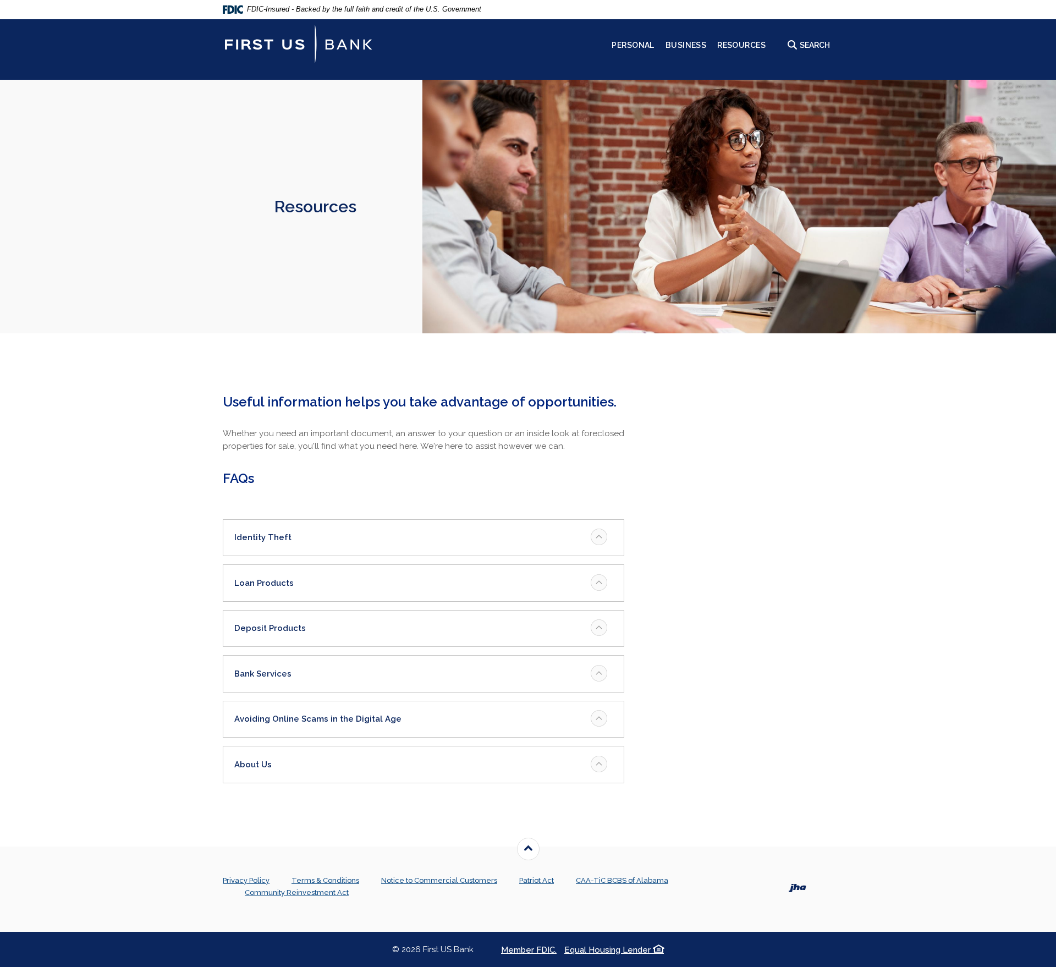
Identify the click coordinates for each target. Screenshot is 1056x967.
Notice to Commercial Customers (439, 880)
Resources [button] (741, 45)
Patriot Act (536, 880)
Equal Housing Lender (608, 950)
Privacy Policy (246, 880)
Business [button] (686, 45)
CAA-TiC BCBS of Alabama (622, 880)
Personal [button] (633, 45)
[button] (423, 538)
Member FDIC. (529, 950)
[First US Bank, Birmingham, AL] (298, 44)
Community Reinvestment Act (297, 892)
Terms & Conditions (325, 880)
